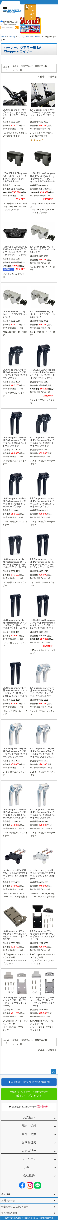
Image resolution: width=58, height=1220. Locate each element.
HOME (4, 37)
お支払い (29, 1117)
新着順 (15, 66)
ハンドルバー (23, 37)
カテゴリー (29, 1150)
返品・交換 (29, 1134)
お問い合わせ (8, 1200)
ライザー (35, 37)
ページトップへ (53, 1071)
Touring (12, 37)
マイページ (29, 1158)
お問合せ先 (29, 1142)
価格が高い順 (27, 66)
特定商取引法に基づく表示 (14, 1206)
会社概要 (29, 1175)
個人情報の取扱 (9, 1213)
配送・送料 (29, 1125)
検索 (16, 27)
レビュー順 (17, 70)
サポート (29, 1167)
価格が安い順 (41, 66)
